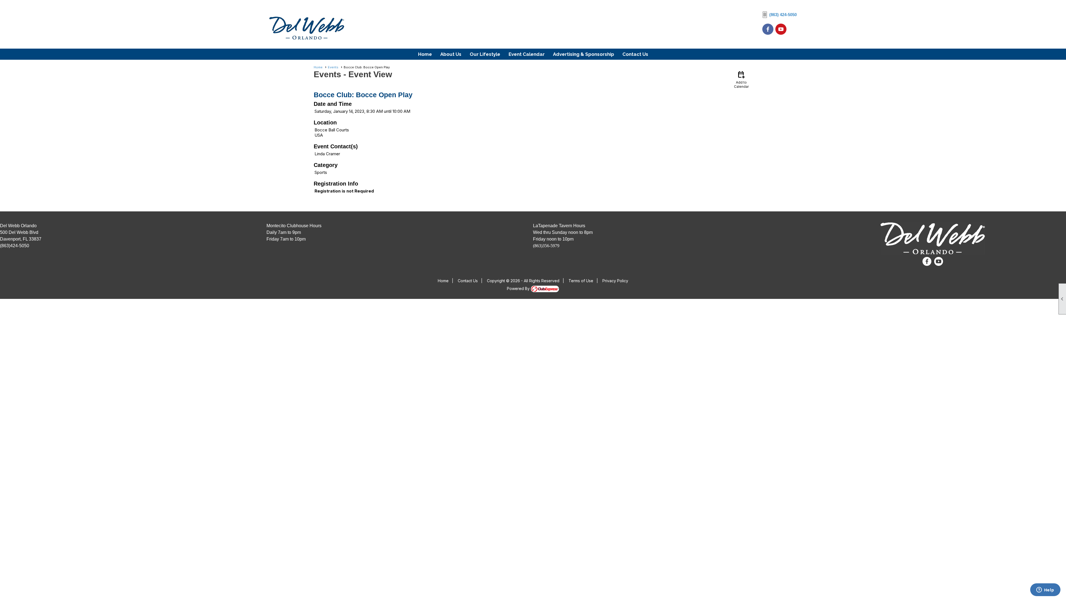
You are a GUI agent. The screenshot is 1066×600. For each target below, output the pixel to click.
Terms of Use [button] (581, 280)
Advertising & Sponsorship (583, 54)
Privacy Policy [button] (615, 280)
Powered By (519, 288)
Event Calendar (527, 54)
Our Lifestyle (485, 54)
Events (333, 67)
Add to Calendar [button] (741, 79)
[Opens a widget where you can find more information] (1045, 590)
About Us (450, 54)
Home (425, 54)
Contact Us (635, 54)
